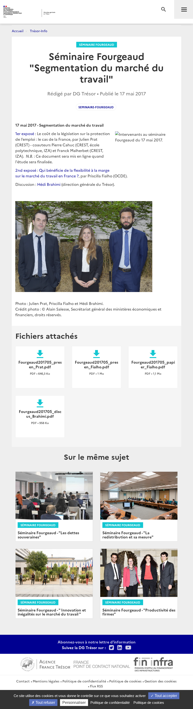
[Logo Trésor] (74, 13)
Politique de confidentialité (84, 681)
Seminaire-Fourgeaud (96, 107)
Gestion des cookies (161, 681)
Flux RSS (96, 686)
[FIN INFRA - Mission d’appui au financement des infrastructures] (153, 663)
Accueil (18, 30)
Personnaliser (74, 703)
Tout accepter (165, 696)
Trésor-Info (38, 30)
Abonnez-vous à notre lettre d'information (97, 642)
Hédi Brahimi (48, 184)
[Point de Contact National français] (101, 663)
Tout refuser (45, 703)
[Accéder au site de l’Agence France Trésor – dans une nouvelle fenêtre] (45, 663)
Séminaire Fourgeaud (96, 45)
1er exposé (24, 133)
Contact (23, 681)
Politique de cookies (125, 681)
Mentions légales (46, 681)
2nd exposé (25, 170)
